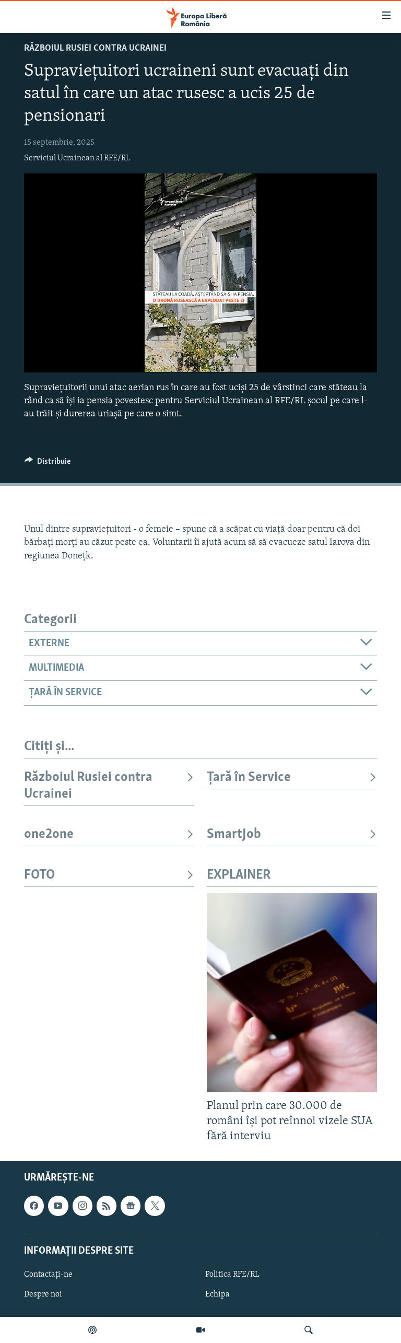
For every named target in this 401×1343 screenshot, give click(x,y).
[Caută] (308, 1330)
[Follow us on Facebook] (34, 1206)
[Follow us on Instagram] (82, 1206)
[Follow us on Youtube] (58, 1206)
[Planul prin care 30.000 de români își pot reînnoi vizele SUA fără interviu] (292, 992)
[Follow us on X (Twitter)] (154, 1206)
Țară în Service (249, 777)
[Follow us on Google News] (130, 1206)
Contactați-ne (48, 1274)
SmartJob (234, 834)
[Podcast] (92, 1330)
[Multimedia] (200, 1330)
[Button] (47, 464)
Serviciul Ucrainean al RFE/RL (77, 158)
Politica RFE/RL (232, 1274)
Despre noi (43, 1294)
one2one (49, 834)
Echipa (217, 1294)
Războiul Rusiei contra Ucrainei (95, 48)
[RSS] (106, 1206)
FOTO (39, 875)
